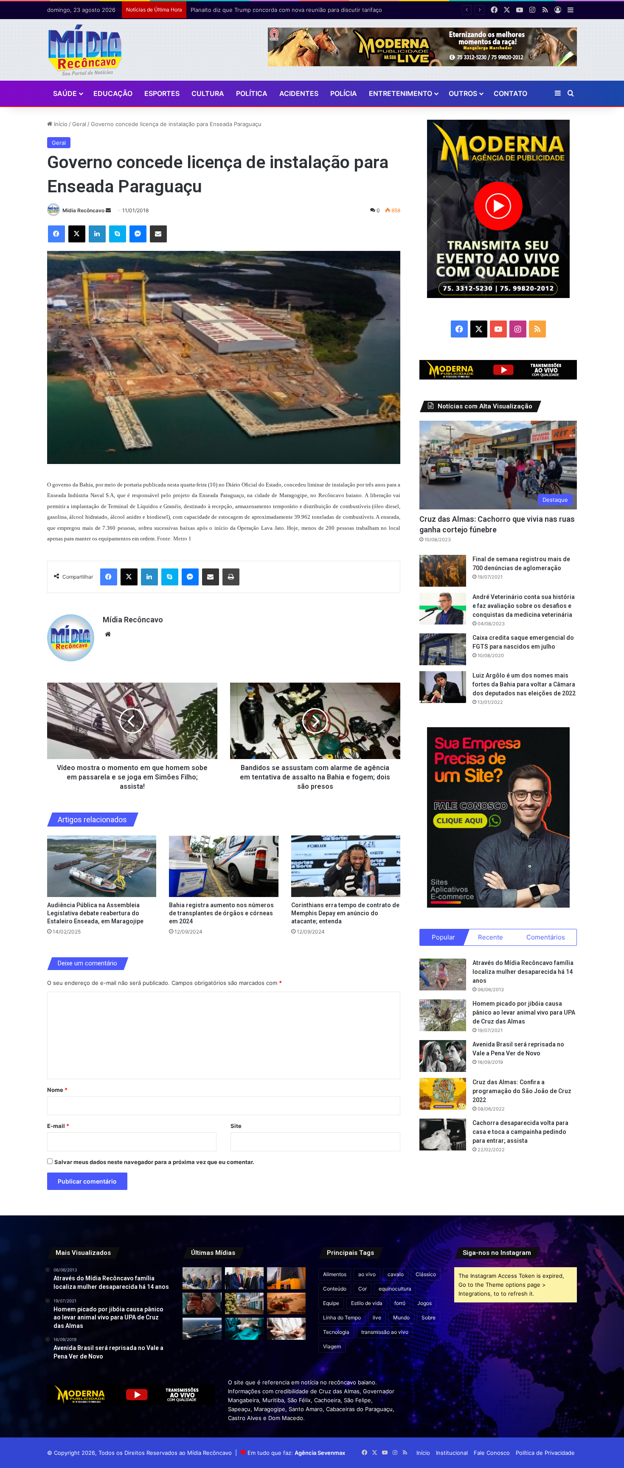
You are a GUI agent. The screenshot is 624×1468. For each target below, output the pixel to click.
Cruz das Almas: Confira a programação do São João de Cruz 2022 (521, 1091)
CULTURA (207, 93)
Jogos (424, 1303)
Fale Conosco (492, 1452)
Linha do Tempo (342, 1317)
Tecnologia (336, 1332)
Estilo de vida (366, 1303)
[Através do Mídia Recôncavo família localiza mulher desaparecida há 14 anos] (442, 974)
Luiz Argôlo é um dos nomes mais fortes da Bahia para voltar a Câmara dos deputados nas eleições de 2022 (524, 684)
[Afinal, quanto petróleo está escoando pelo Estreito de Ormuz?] (286, 1303)
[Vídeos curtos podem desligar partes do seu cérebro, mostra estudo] (202, 1303)
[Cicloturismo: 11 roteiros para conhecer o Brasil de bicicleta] (244, 1303)
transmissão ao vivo (384, 1332)
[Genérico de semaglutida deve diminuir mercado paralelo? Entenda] (286, 1328)
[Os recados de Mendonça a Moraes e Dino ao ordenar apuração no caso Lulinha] (202, 1278)
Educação (112, 93)
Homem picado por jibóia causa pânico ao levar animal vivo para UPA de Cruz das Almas (523, 1012)
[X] (76, 233)
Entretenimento (400, 93)
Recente (490, 937)
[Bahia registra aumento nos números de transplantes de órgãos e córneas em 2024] (223, 866)
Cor (362, 1288)
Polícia (343, 93)
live (377, 1317)
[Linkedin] (97, 233)
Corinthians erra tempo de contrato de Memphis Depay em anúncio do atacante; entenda (345, 913)
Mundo (401, 1317)
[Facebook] (56, 233)
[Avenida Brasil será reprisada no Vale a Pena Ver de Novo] (442, 1056)
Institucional (452, 1452)
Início (59, 124)
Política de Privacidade (545, 1452)
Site (236, 1125)
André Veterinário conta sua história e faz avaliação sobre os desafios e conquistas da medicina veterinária (523, 605)
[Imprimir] (230, 576)
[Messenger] (137, 233)
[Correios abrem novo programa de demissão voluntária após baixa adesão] (286, 1278)
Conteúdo (334, 1288)
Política (251, 93)
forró (399, 1303)
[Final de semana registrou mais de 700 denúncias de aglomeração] (442, 571)
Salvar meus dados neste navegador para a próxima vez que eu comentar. (154, 1162)
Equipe (331, 1303)
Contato (510, 93)
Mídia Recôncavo (83, 210)
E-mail (58, 1125)
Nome (57, 1089)
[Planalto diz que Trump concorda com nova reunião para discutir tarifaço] (244, 1278)
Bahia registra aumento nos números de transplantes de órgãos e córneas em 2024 (221, 913)
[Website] (108, 634)
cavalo (396, 1274)
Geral (79, 124)
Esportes (162, 93)
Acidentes (298, 93)
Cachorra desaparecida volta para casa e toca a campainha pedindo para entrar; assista (520, 1131)
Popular (443, 937)
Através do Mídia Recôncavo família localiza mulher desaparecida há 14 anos (522, 971)
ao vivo (367, 1274)
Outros (463, 93)
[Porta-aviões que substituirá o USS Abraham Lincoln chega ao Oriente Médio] (202, 1328)
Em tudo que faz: (296, 1452)
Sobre (429, 1317)
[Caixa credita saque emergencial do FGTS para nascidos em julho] (442, 649)
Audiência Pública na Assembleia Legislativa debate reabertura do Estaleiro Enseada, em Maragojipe (95, 913)
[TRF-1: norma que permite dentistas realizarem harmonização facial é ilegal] (244, 1328)
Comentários (545, 937)
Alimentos (334, 1274)
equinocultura (395, 1288)
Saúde (65, 93)
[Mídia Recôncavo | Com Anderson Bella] (85, 49)
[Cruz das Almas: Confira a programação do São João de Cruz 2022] (442, 1094)
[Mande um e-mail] (108, 210)
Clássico (426, 1274)
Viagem (332, 1346)
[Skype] (117, 233)
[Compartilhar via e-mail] (158, 233)
